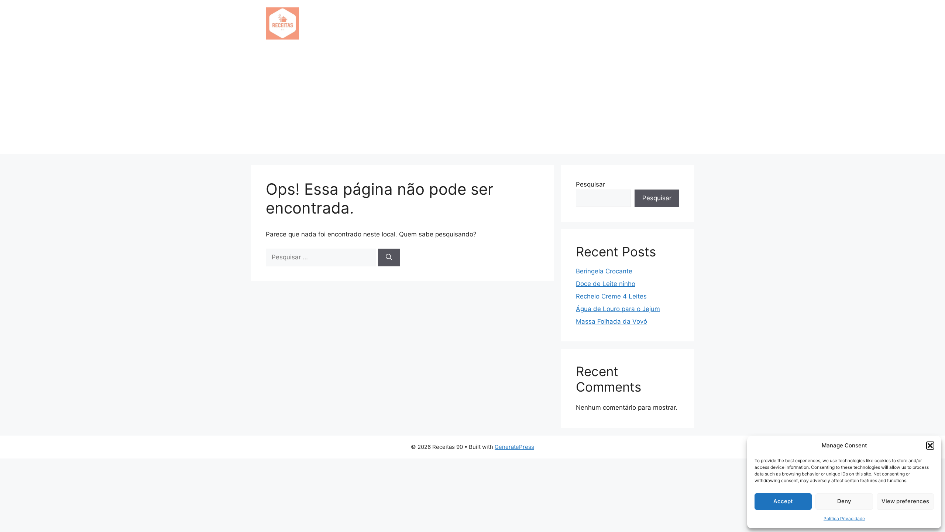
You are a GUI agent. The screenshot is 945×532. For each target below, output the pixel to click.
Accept (783, 501)
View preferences (905, 501)
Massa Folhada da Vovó (611, 321)
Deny (844, 501)
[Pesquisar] (389, 257)
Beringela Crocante (604, 271)
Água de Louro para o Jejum (618, 309)
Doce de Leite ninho (605, 283)
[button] (930, 445)
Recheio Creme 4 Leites (611, 296)
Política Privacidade (844, 518)
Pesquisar (590, 184)
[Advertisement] (472, 102)
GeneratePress (514, 446)
